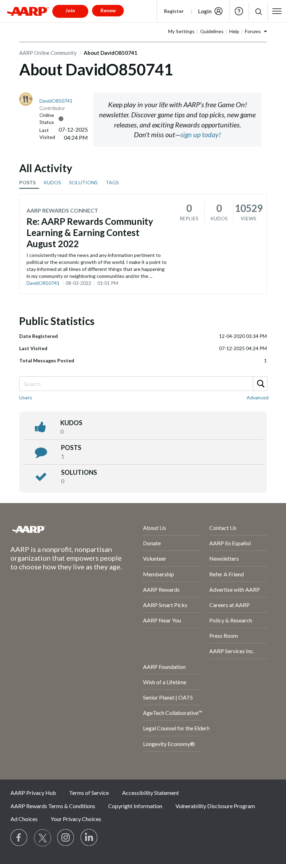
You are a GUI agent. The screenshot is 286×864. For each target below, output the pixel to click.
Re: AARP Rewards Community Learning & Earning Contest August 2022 (90, 232)
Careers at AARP (229, 604)
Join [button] (70, 10)
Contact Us (222, 527)
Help (238, 11)
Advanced (258, 397)
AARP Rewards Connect (62, 210)
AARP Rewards (161, 589)
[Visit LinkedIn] (89, 838)
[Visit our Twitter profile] (42, 838)
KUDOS (52, 182)
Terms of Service (89, 792)
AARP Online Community (48, 53)
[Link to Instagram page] (66, 838)
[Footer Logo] (58, 529)
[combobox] (143, 383)
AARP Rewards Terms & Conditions (52, 806)
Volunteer (154, 558)
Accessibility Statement (150, 792)
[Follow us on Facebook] (19, 838)
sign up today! (200, 134)
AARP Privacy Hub (33, 792)
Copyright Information (135, 806)
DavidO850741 (43, 283)
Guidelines (212, 31)
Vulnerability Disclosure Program (215, 806)
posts (71, 447)
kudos (71, 423)
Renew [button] (108, 10)
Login (205, 11)
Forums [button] (253, 31)
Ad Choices (24, 818)
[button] (258, 11)
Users (25, 397)
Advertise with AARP (234, 589)
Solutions (79, 472)
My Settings (181, 31)
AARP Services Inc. (231, 651)
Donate (152, 543)
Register (174, 11)
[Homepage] (28, 11)
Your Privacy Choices (76, 818)
